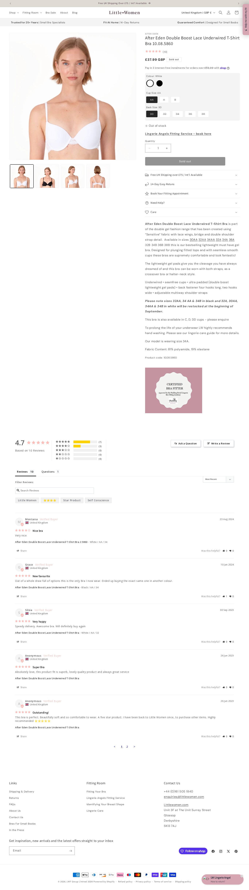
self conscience (98, 500)
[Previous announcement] (10, 3)
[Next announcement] (239, 3)
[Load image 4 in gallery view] (72, 176)
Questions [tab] (48, 471)
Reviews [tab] (22, 471)
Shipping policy (183, 881)
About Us (15, 810)
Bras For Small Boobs (22, 823)
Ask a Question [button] (187, 443)
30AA (194, 240)
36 (192, 114)
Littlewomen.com (176, 805)
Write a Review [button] (220, 443)
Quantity (150, 141)
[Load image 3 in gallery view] (47, 176)
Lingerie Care (95, 810)
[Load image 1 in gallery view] (22, 176)
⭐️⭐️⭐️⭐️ (49, 500)
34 (179, 114)
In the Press (16, 829)
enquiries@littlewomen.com (184, 796)
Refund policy (125, 881)
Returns (14, 797)
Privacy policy (143, 881)
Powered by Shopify (104, 881)
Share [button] (23, 550)
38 (205, 114)
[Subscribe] (71, 851)
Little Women (27, 500)
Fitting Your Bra (96, 791)
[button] (13, 12)
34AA (211, 240)
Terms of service (163, 881)
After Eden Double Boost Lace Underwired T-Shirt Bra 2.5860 (51, 542)
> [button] (134, 746)
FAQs (12, 804)
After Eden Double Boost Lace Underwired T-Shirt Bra (47, 587)
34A (225, 240)
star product (72, 500)
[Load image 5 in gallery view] (98, 176)
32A (218, 240)
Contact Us (16, 817)
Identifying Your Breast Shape (105, 804)
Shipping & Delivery (21, 791)
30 (153, 114)
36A (232, 240)
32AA (202, 240)
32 (166, 114)
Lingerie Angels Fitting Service (106, 797)
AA (153, 100)
